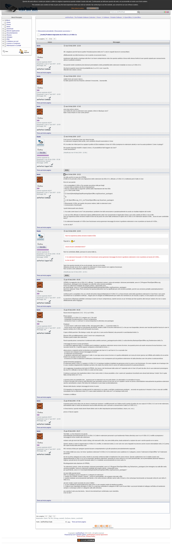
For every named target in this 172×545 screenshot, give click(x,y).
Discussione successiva (62, 31)
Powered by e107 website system (75, 535)
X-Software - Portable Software (112, 17)
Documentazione (12, 33)
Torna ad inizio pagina (44, 72)
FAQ (8, 39)
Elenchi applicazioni (13, 31)
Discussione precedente (46, 31)
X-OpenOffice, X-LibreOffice (132, 17)
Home (9, 22)
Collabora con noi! (12, 41)
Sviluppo (9, 37)
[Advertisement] (78, 24)
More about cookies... (78, 8)
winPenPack (80, 533)
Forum (9, 24)
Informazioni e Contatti (14, 45)
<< (46, 39)
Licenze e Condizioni (13, 43)
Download (10, 29)
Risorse (9, 35)
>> (54, 39)
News (8, 26)
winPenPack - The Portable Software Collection (80, 17)
